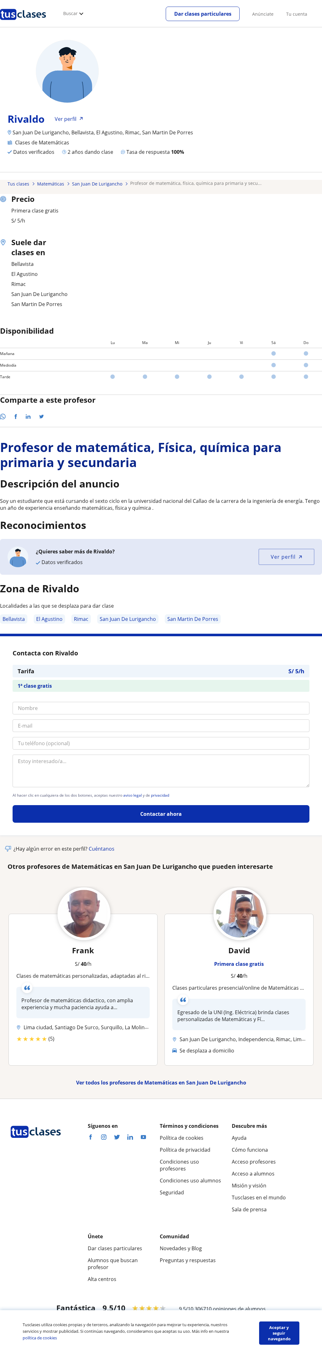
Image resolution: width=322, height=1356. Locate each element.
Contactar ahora (161, 813)
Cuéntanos (101, 848)
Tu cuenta (296, 14)
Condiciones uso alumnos (190, 1180)
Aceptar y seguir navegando (279, 1333)
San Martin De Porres (192, 619)
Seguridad (172, 1192)
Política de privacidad (185, 1149)
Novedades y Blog (181, 1248)
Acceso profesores (254, 1161)
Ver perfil (283, 556)
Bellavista (14, 619)
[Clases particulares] (23, 22)
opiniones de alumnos (239, 1308)
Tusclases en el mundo (259, 1197)
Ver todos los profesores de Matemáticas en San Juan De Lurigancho (161, 1082)
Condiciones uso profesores (179, 1165)
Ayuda (239, 1137)
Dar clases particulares (202, 13)
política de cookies (40, 1338)
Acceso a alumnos (253, 1173)
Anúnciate (263, 14)
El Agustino (49, 619)
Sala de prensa (249, 1209)
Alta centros (102, 1279)
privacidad (160, 795)
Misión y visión (249, 1185)
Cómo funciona (250, 1149)
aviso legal (132, 795)
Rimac (81, 619)
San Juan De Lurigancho (128, 619)
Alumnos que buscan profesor (113, 1264)
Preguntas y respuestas (188, 1260)
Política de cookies (181, 1137)
